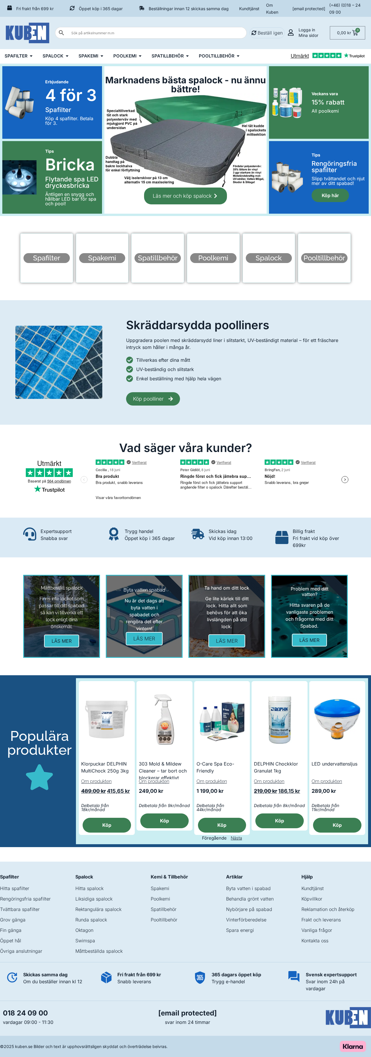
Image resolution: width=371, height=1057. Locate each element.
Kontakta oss (314, 940)
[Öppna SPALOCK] (67, 56)
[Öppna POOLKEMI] (140, 56)
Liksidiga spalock (93, 899)
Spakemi (160, 888)
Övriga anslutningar (21, 951)
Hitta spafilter (14, 888)
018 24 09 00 (25, 1013)
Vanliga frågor (316, 930)
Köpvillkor (311, 899)
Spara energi (240, 930)
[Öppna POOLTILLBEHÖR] (238, 56)
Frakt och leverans (321, 920)
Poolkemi (160, 899)
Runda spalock (91, 920)
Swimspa (85, 940)
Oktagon (84, 930)
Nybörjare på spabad (249, 909)
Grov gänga (13, 920)
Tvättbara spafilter (20, 909)
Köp (106, 825)
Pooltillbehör (164, 920)
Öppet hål (10, 940)
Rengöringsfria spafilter (25, 899)
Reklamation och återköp (327, 909)
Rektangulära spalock (98, 909)
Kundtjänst (249, 8)
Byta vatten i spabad (248, 888)
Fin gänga (10, 930)
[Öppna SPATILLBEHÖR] (187, 56)
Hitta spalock (89, 888)
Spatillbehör (164, 909)
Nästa (236, 838)
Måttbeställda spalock (99, 951)
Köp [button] (221, 825)
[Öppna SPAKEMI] (102, 56)
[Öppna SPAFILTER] (31, 56)
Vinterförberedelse (246, 920)
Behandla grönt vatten (250, 899)
